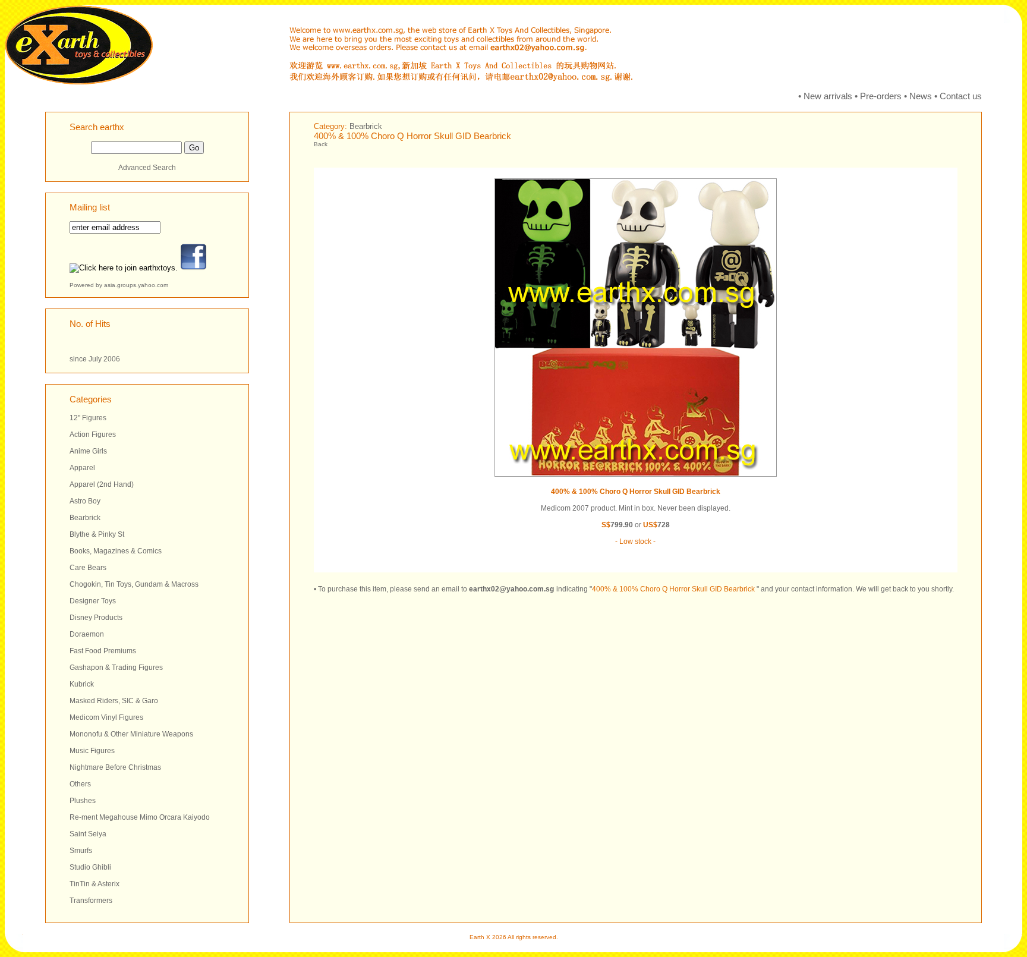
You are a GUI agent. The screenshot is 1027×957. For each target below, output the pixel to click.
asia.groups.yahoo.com (136, 285)
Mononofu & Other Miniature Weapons (131, 734)
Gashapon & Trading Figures (116, 667)
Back (320, 144)
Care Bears (88, 568)
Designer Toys (93, 601)
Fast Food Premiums (103, 651)
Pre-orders (881, 96)
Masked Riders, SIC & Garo (114, 701)
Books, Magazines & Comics (116, 551)
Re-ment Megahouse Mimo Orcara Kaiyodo (140, 817)
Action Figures (93, 434)
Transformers (91, 900)
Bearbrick (85, 518)
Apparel (82, 468)
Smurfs (81, 850)
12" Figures (88, 418)
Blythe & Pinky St (97, 534)
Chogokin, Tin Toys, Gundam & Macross (134, 584)
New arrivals (828, 96)
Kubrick (82, 684)
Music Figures (92, 751)
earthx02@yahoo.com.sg (511, 589)
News (920, 96)
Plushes (83, 801)
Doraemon (87, 634)
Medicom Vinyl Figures (106, 717)
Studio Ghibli (90, 867)
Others (80, 784)
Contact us (961, 96)
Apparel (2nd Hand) (102, 484)
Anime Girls (88, 451)
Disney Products (96, 617)
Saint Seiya (88, 834)
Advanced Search (147, 167)
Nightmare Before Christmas (115, 767)
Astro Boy (85, 501)
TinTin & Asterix (94, 884)
